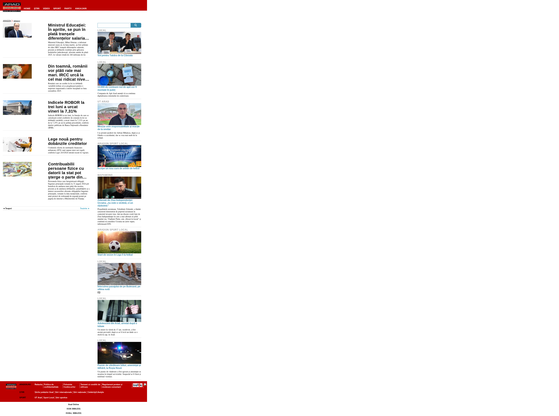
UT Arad (103, 101)
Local (102, 30)
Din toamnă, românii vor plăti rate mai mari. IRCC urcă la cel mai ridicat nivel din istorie (67, 73)
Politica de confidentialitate (51, 385)
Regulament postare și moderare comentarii (112, 385)
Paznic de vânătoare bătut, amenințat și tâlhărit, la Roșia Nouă (119, 366)
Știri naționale (79, 392)
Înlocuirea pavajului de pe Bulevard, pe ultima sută (119, 287)
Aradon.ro (25, 384)
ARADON (7, 21)
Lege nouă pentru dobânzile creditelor (67, 141)
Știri (21, 392)
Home (27, 8)
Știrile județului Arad (44, 392)
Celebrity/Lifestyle (96, 392)
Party (68, 8)
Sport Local (49, 397)
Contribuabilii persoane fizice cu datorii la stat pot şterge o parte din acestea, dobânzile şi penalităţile (68, 170)
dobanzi (17, 21)
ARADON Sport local (113, 143)
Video (46, 8)
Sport (57, 8)
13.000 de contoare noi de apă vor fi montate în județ (117, 88)
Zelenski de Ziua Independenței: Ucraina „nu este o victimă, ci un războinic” (115, 203)
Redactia (38, 384)
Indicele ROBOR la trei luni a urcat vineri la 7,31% (66, 106)
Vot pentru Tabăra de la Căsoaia (115, 55)
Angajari (81, 8)
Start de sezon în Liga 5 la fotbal (115, 255)
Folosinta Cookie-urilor (69, 385)
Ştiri (36, 8)
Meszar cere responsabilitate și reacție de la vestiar (119, 127)
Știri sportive (61, 397)
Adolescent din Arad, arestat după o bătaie (117, 324)
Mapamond (105, 175)
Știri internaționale (63, 392)
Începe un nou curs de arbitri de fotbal (118, 168)
